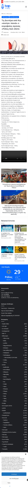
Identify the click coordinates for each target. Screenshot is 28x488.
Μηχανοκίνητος (7, 345)
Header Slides (5, 324)
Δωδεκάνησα (6, 413)
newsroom (6, 32)
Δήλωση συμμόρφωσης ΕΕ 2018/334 (10, 315)
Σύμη (4, 396)
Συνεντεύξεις (5, 439)
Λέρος (4, 386)
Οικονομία (4, 429)
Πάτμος (5, 391)
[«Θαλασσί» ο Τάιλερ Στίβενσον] (7, 249)
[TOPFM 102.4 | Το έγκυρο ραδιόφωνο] (5, 6)
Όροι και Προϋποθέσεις (7, 310)
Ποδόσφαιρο (6, 355)
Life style (4, 326)
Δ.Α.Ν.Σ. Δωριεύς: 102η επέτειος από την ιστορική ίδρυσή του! (20, 257)
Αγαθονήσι (6, 367)
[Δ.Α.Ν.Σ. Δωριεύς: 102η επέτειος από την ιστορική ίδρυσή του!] (21, 249)
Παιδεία (5, 420)
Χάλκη (4, 401)
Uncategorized (5, 331)
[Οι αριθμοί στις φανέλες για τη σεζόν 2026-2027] (7, 228)
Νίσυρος (5, 389)
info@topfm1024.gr (8, 292)
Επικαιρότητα (5, 415)
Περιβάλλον (6, 422)
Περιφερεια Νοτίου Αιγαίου (9, 432)
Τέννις (5, 362)
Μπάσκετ (5, 348)
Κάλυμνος (5, 372)
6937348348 (7, 296)
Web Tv (4, 333)
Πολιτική (4, 434)
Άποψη (4, 403)
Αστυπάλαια (6, 369)
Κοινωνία (4, 417)
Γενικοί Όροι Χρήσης (6, 313)
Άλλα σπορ (6, 338)
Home (4, 13)
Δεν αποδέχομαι (14, 478)
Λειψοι (5, 384)
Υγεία (4, 427)
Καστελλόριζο (7, 379)
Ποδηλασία (6, 352)
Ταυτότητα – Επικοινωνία (7, 308)
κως (4, 381)
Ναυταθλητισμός (14, 17)
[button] (25, 454)
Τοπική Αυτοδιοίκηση (7, 444)
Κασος (5, 377)
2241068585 (6, 294)
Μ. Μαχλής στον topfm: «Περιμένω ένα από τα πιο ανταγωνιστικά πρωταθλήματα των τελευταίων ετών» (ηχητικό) (21, 237)
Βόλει (4, 340)
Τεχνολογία (5, 441)
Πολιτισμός (5, 437)
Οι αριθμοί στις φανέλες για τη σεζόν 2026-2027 (15, 1)
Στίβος (5, 360)
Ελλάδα (4, 410)
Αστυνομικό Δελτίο (7, 405)
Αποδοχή (14, 474)
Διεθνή (5, 343)
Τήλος (4, 398)
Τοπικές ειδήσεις (7, 425)
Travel (4, 446)
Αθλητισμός (9, 13)
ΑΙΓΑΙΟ (4, 364)
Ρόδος (5, 393)
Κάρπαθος (6, 374)
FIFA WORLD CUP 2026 (10, 357)
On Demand (5, 328)
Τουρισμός (4, 449)
